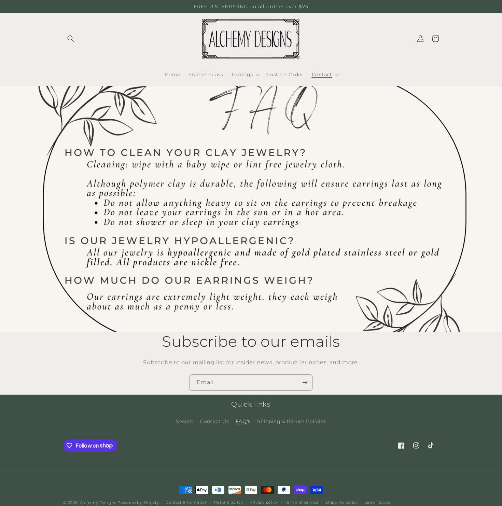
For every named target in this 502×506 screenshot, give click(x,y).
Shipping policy (341, 502)
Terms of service (302, 502)
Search (185, 421)
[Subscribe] (304, 382)
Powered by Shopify (138, 502)
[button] (70, 38)
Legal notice (377, 502)
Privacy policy (264, 502)
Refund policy (228, 502)
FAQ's (243, 421)
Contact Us (214, 421)
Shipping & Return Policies (291, 421)
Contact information (186, 502)
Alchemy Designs (98, 502)
